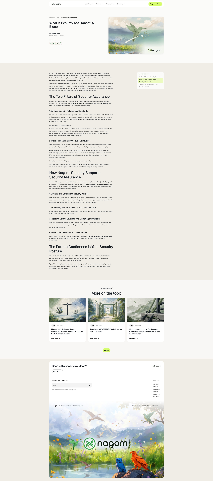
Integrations (156, 389)
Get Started (156, 397)
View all (106, 350)
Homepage (156, 384)
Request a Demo (155, 4)
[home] (56, 4)
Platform (155, 386)
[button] (89, 4)
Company (155, 391)
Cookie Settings (154, 405)
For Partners (156, 394)
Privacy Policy (136, 405)
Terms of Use (145, 405)
